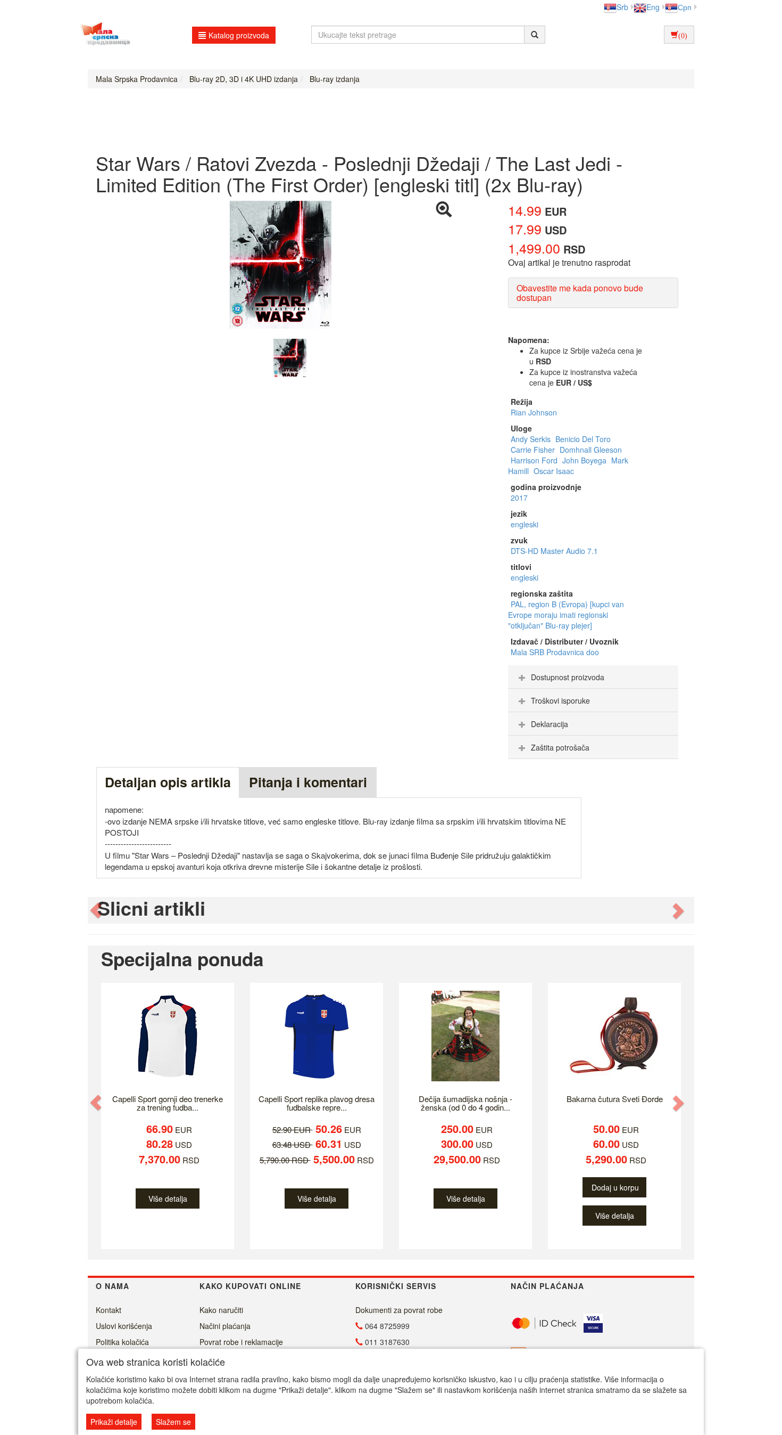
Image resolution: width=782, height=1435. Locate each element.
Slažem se (173, 1421)
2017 (519, 497)
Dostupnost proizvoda (567, 677)
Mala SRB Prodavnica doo (555, 652)
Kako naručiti (221, 1309)
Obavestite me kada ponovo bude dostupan (580, 293)
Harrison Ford (535, 460)
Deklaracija (549, 724)
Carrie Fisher (534, 449)
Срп (685, 7)
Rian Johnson (534, 412)
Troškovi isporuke (560, 700)
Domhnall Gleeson (591, 449)
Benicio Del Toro (583, 439)
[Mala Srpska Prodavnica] (102, 34)
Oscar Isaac (554, 471)
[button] (97, 910)
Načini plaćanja (225, 1325)
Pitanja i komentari (308, 782)
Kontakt (108, 1309)
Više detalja (167, 1198)
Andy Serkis (532, 439)
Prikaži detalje (113, 1421)
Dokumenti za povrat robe (399, 1309)
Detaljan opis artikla (168, 782)
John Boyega (585, 460)
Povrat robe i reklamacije (241, 1341)
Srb (622, 7)
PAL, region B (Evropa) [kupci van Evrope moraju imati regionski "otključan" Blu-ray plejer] (566, 615)
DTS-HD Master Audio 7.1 (554, 550)
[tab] (593, 677)
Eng (653, 7)
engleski (524, 524)
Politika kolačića (122, 1341)
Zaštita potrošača (560, 747)
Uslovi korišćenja (124, 1325)
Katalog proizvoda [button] (239, 35)
